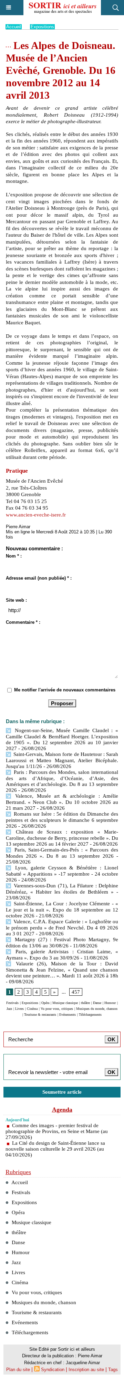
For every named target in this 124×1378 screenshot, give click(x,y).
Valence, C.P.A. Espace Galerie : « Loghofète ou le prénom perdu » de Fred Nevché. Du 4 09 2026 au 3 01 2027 (62, 927)
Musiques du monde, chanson (96, 1009)
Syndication (52, 1369)
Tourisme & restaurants (40, 1014)
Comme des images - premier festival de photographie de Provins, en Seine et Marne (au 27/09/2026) (57, 1131)
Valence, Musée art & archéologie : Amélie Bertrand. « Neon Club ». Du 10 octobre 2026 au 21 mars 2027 (62, 802)
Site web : (16, 600)
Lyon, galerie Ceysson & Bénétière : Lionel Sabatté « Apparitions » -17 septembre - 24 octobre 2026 (62, 874)
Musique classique (65, 1003)
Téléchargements (90, 1014)
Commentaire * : (23, 622)
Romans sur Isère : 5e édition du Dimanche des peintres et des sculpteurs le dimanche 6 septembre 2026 (62, 820)
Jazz (9, 1009)
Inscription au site (86, 1369)
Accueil (13, 26)
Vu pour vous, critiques (57, 1009)
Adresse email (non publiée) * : (39, 578)
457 (76, 992)
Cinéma (32, 1009)
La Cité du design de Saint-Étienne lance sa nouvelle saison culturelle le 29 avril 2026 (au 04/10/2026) (55, 1149)
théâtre (85, 1003)
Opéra (45, 1003)
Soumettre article (62, 1092)
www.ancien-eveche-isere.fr (36, 515)
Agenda (62, 1109)
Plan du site (18, 1369)
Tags (113, 1369)
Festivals (12, 1003)
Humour (110, 1003)
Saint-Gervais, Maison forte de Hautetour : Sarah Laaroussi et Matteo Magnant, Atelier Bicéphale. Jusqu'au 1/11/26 (62, 760)
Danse (97, 1003)
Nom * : (14, 556)
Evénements (67, 1014)
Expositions (42, 26)
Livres (19, 1009)
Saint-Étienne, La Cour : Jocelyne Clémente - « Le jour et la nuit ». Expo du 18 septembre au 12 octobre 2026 (62, 909)
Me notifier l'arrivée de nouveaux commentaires (64, 689)
